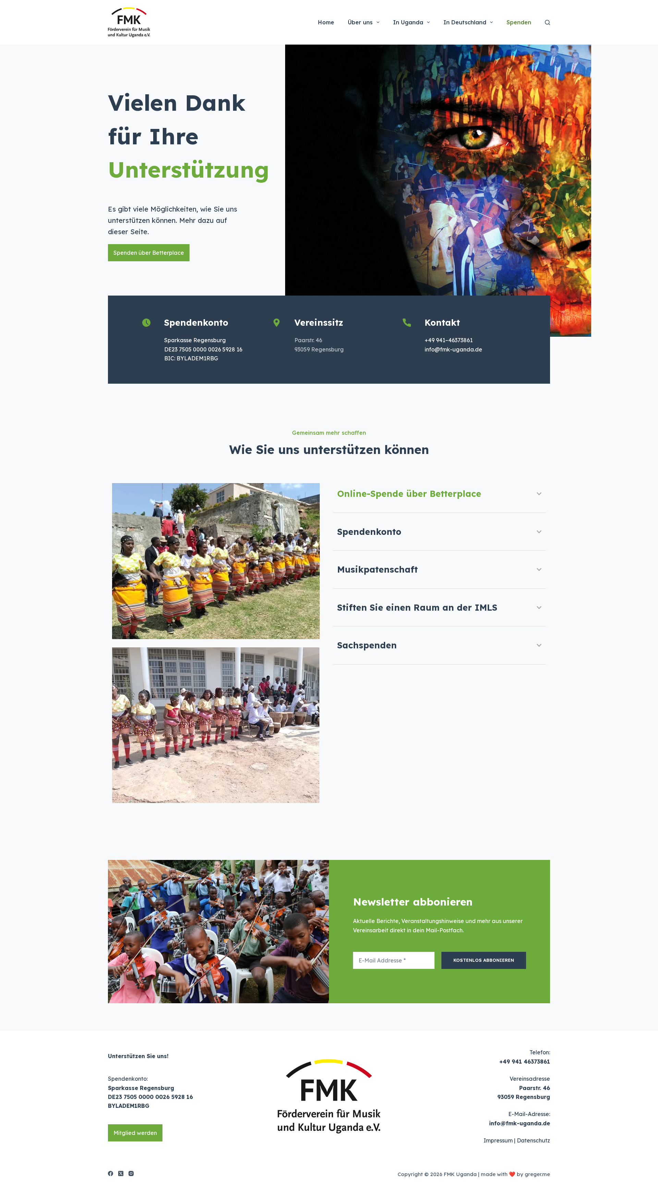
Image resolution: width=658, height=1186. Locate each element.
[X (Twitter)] (120, 1173)
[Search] (547, 22)
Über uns (360, 22)
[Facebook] (110, 1173)
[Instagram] (131, 1173)
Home (326, 22)
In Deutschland (464, 22)
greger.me (537, 1174)
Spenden (519, 22)
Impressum (498, 1140)
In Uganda (408, 22)
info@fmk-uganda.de (519, 1123)
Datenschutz (533, 1140)
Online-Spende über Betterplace (409, 493)
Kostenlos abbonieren (483, 960)
